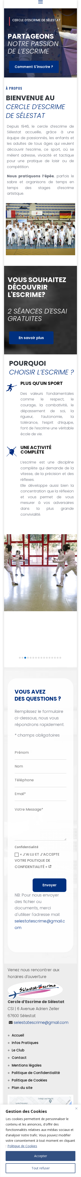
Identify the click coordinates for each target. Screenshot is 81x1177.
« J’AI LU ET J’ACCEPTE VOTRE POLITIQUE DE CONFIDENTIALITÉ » (37, 860)
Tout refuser (41, 1168)
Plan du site (22, 1087)
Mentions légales (27, 1065)
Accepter (40, 1156)
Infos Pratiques (25, 1042)
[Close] (76, 1108)
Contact (19, 1057)
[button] (20, 658)
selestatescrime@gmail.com (41, 1022)
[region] (40, 1140)
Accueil (18, 1035)
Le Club (18, 1050)
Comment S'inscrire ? (34, 66)
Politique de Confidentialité (36, 1072)
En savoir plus (31, 337)
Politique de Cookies (22, 1146)
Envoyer (49, 885)
